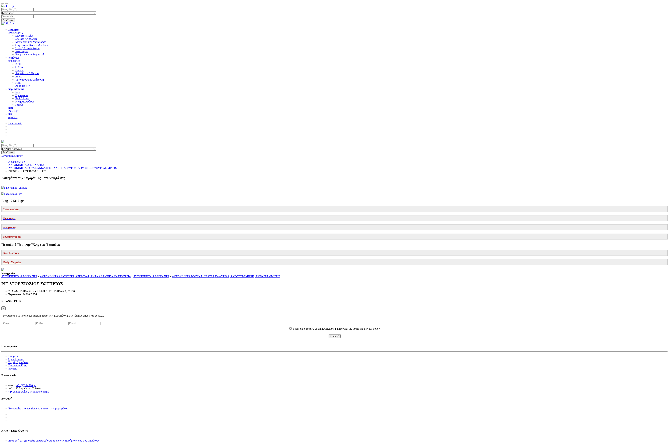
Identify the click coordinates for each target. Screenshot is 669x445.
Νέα (17, 92)
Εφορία (19, 70)
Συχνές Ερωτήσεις (18, 362)
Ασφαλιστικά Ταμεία (27, 73)
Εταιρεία (13, 356)
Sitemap (12, 368)
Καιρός (19, 104)
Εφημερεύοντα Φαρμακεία (30, 54)
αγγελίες (13, 116)
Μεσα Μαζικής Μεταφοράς (30, 41)
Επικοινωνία (15, 123)
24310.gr (13, 109)
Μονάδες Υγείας (24, 35)
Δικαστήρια (21, 51)
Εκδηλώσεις (22, 98)
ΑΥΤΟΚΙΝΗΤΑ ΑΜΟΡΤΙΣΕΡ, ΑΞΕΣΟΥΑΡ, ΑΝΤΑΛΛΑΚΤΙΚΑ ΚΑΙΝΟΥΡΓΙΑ (85, 276)
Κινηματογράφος (24, 101)
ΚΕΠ (18, 63)
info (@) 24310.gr (26, 385)
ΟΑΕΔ (19, 67)
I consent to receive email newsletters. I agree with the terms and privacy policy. (336, 328)
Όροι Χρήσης (16, 359)
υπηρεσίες (14, 59)
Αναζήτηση (8, 20)
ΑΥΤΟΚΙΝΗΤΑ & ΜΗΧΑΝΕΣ (19, 276)
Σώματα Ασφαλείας (26, 38)
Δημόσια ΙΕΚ (22, 85)
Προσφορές (21, 95)
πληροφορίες (15, 31)
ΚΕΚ (18, 82)
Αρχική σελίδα (16, 161)
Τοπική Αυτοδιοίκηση (27, 48)
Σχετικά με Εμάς (17, 365)
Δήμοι (18, 76)
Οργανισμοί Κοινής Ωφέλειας (31, 45)
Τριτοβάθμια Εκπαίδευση (29, 79)
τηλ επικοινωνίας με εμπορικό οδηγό (28, 391)
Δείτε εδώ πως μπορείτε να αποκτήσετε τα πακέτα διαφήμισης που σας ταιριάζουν (53, 440)
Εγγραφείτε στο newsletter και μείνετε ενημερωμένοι (37, 408)
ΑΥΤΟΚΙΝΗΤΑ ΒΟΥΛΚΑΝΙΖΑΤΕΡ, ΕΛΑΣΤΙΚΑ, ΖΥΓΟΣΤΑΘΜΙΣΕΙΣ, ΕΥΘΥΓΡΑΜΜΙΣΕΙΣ (226, 276)
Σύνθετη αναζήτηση (12, 155)
